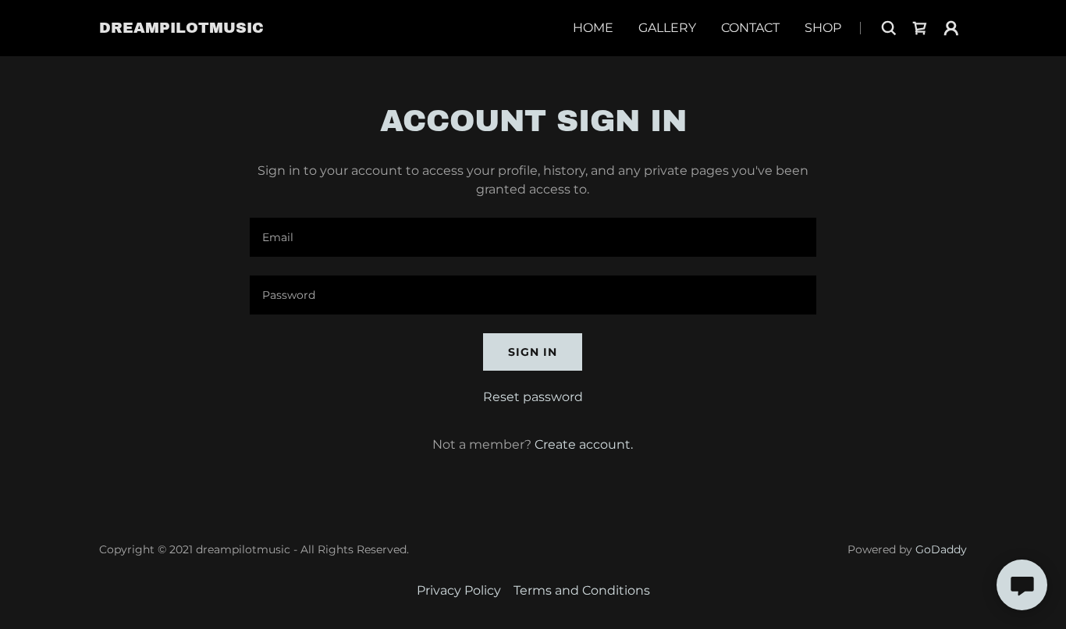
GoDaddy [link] (941, 549)
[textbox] (532, 237)
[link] (181, 28)
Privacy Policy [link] (459, 590)
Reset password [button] (533, 396)
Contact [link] (750, 27)
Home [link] (593, 27)
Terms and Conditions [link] (581, 590)
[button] (951, 28)
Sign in (532, 352)
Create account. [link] (584, 444)
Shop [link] (823, 27)
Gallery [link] (667, 27)
